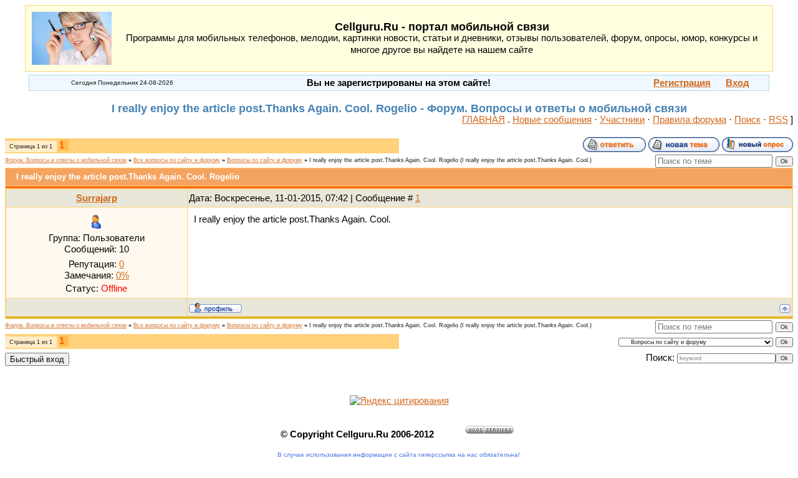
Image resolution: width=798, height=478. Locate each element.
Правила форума (689, 120)
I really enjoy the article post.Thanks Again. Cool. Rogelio (383, 160)
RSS (778, 120)
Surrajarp (96, 198)
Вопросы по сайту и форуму (264, 160)
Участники (622, 120)
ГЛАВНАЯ (483, 120)
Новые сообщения (552, 120)
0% (122, 275)
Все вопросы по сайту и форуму (176, 160)
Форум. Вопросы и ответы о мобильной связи (66, 160)
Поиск (747, 120)
